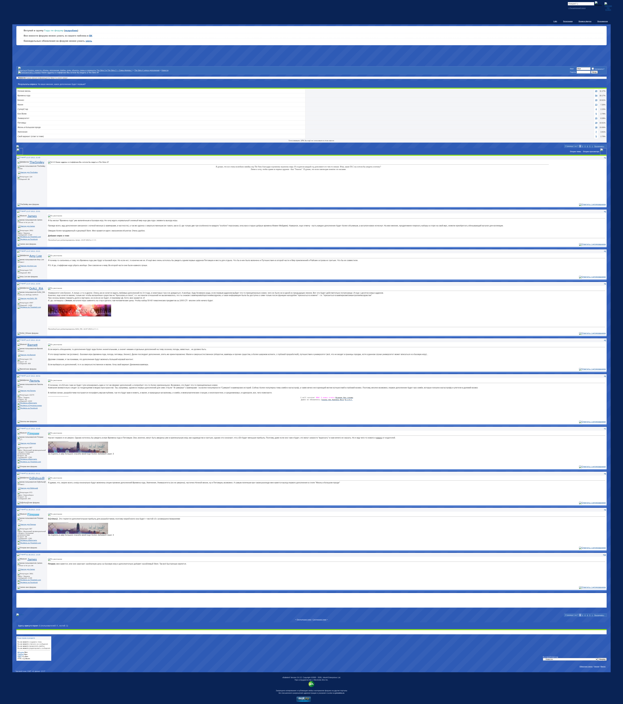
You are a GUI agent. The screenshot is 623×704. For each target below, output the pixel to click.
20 (596, 91)
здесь (89, 41)
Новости (164, 70)
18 (596, 127)
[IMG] (20, 656)
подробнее (71, 30)
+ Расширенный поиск (577, 8)
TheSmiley (36, 162)
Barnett (32, 345)
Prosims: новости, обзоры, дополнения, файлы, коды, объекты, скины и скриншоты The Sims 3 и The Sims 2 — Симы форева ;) (79, 70)
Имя (572, 69)
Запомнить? (599, 69)
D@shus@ (37, 478)
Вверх (603, 666)
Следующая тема (319, 619)
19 (596, 100)
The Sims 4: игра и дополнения (146, 70)
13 (596, 105)
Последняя (599, 146)
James (32, 216)
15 (596, 118)
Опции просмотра (591, 151)
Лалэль (34, 380)
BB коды (21, 652)
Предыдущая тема (304, 619)
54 (596, 95)
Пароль (573, 72)
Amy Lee (35, 256)
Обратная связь (586, 666)
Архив (596, 666)
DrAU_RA (36, 288)
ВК (90, 35)
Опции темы (575, 151)
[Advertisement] (311, 600)
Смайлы (21, 654)
